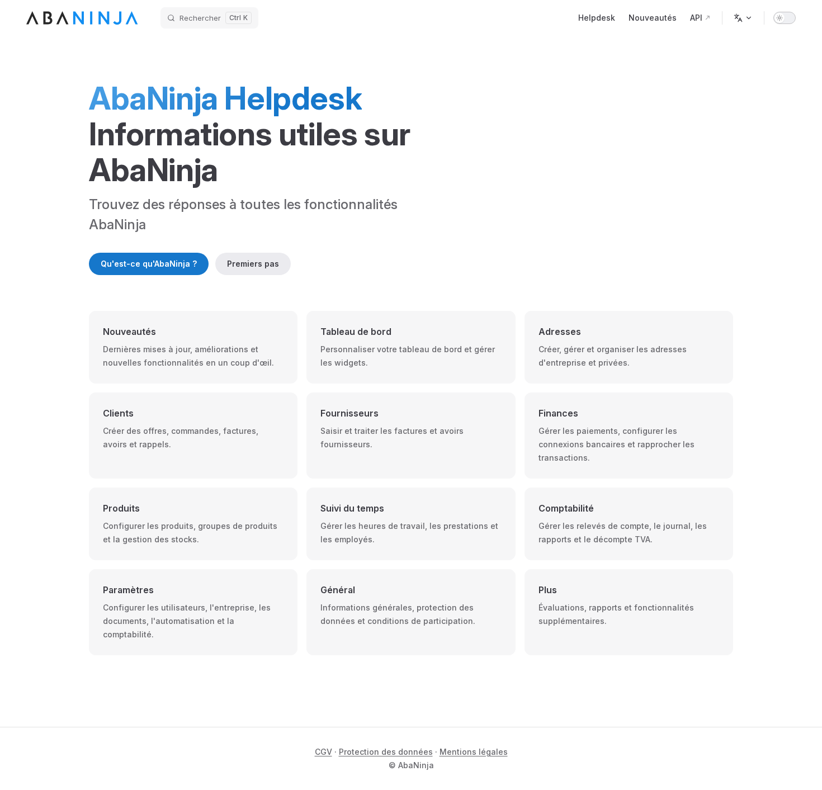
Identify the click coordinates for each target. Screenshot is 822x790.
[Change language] (743, 18)
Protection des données (386, 751)
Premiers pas (253, 263)
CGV (323, 751)
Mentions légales (474, 751)
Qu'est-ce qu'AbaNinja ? (149, 263)
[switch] (784, 18)
